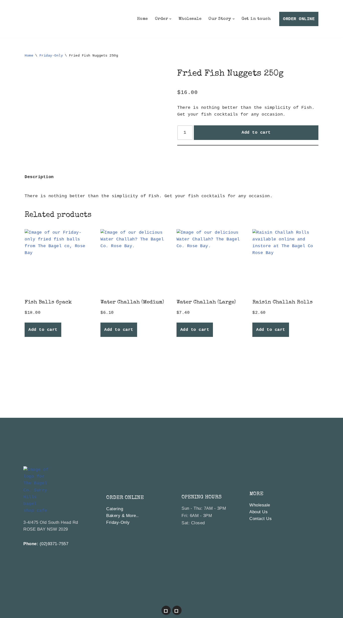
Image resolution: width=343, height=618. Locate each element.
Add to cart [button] (43, 329)
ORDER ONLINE (299, 19)
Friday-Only (51, 56)
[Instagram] (177, 610)
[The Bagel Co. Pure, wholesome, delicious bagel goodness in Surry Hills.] (40, 19)
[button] (170, 19)
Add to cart (256, 132)
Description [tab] (39, 177)
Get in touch (256, 19)
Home (142, 19)
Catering (114, 508)
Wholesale (190, 19)
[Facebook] (166, 610)
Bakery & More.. (122, 515)
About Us (258, 511)
